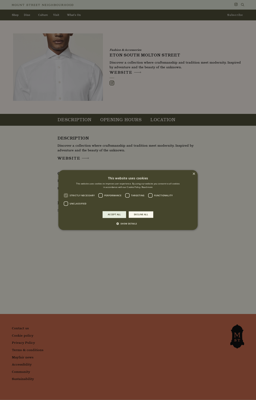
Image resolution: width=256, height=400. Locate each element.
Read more (147, 187)
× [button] (193, 173)
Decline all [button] (141, 214)
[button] (128, 224)
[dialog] (128, 200)
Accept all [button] (114, 214)
